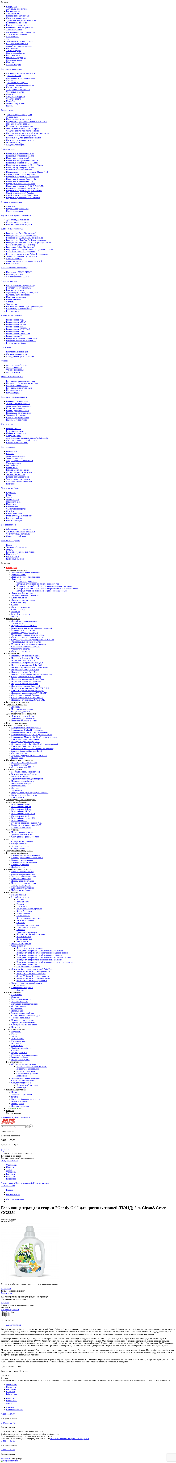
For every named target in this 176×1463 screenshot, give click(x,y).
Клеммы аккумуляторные (17, 417)
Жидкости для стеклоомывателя (20, 85)
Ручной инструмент (15, 431)
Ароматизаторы (13, 13)
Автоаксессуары (13, 51)
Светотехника (12, 37)
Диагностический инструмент (29, 948)
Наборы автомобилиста (16, 420)
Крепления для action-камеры (19, 309)
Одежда (9, 549)
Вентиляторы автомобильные (19, 288)
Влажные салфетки (14, 518)
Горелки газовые (13, 429)
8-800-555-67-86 (8, 1414)
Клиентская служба (24, 1183)
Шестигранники (23, 936)
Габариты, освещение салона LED (21, 341)
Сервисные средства (15, 92)
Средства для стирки (15, 145)
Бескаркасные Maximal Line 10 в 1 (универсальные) (28, 242)
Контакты (10, 1176)
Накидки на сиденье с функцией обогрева (24, 306)
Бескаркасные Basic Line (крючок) (21, 233)
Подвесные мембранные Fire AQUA (22, 160)
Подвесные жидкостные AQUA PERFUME (25, 186)
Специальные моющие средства (20, 140)
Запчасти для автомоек (26, 1071)
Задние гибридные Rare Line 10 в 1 (21, 256)
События (10, 1407)
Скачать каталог (8, 1185)
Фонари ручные (13, 372)
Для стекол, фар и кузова (17, 82)
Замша (9, 497)
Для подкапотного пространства (20, 78)
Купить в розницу (41, 1183)
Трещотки (20, 929)
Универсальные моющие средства (21, 135)
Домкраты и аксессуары (16, 18)
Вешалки (10, 454)
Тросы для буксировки (16, 415)
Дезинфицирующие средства (19, 114)
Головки (20, 904)
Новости (10, 1167)
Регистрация (12, 1160)
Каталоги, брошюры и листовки (20, 552)
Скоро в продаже (13, 64)
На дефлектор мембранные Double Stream (24, 165)
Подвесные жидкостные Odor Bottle (22, 163)
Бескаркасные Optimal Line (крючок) (22, 235)
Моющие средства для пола (18, 124)
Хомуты (20, 990)
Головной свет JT (14, 336)
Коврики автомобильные (17, 44)
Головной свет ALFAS (16, 327)
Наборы (9, 106)
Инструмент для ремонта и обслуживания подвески (39, 955)
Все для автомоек (14, 55)
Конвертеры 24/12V (15, 274)
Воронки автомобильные (17, 401)
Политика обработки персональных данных (69, 1438)
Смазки (9, 94)
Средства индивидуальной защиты (21, 440)
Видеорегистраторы (15, 290)
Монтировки (22, 941)
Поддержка (11, 1179)
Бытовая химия (13, 11)
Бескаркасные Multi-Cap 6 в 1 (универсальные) (26, 240)
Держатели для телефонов (17, 220)
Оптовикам (11, 1172)
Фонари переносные (15, 370)
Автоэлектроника (14, 30)
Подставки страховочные (17, 209)
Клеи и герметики (14, 87)
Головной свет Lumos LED (18, 334)
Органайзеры (12, 465)
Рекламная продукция (16, 57)
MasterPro (10, 101)
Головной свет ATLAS (16, 322)
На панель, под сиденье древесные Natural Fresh (27, 172)
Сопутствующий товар (16, 536)
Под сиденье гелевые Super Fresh (20, 184)
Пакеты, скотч (12, 556)
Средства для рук (13, 99)
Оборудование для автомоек (18, 529)
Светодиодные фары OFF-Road (20, 356)
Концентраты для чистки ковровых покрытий (26, 121)
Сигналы (10, 302)
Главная (9, 1190)
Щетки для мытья (14, 513)
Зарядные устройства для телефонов (22, 292)
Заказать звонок (8, 1183)
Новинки (10, 62)
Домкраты (10, 206)
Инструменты (12, 48)
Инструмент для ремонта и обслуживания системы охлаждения (44, 962)
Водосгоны (11, 492)
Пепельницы (12, 467)
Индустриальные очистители (19, 119)
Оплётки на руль (13, 463)
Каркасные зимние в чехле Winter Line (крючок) (27, 254)
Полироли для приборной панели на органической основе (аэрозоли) (47, 588)
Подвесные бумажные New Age (20, 156)
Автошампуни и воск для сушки (20, 73)
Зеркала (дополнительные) (18, 479)
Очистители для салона (26, 581)
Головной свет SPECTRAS (18, 329)
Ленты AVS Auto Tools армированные (33, 971)
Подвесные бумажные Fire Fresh (20, 153)
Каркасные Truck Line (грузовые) (20, 252)
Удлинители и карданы (26, 932)
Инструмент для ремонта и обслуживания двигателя (39, 950)
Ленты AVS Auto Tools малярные (30, 974)
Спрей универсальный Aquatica (20, 193)
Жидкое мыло (12, 117)
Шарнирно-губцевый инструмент (31, 934)
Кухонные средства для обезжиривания (23, 138)
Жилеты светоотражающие (18, 403)
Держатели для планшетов (18, 222)
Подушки (10, 484)
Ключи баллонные (24, 911)
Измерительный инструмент (29, 909)
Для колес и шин (13, 76)
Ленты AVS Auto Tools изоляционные (33, 978)
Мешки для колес (13, 502)
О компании (11, 1165)
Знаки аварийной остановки (18, 406)
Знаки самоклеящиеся (15, 456)
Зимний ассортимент (15, 103)
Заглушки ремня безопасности (19, 460)
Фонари (9, 39)
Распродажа (11, 6)
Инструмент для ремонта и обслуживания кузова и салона (42, 953)
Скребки (10, 511)
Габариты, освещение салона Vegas (21, 338)
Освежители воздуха (15, 142)
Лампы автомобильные (16, 34)
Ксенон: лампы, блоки (16, 343)
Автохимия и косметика (16, 9)
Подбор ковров (12, 392)
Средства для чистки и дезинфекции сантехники (27, 133)
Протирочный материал (27, 1085)
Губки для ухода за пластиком (19, 516)
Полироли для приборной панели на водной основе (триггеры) (44, 586)
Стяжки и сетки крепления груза (20, 472)
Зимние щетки (12, 499)
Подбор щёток (12, 263)
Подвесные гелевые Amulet (18, 158)
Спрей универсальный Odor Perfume (22, 195)
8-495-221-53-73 (8, 1423)
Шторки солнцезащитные (17, 477)
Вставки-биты (22, 902)
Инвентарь (21, 1087)
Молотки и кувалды (25, 920)
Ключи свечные (23, 916)
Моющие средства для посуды (19, 126)
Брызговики (11, 451)
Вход (4, 1160)
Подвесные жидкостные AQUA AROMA (24, 191)
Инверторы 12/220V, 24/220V (19, 272)
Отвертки (20, 923)
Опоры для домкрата (15, 211)
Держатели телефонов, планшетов (21, 20)
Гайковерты (21, 906)
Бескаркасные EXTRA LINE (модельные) (24, 238)
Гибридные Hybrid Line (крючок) (20, 247)
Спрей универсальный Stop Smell (21, 174)
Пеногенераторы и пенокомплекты (31, 1066)
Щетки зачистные (24, 939)
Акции (9, 1169)
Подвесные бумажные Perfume (19, 181)
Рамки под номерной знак (17, 470)
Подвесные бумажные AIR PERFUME (23, 197)
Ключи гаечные (23, 913)
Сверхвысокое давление (27, 1073)
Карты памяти (12, 311)
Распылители (12, 506)
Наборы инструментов (16, 433)
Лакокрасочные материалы (18, 89)
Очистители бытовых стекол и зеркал (22, 128)
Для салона (11, 80)
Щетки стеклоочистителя (17, 25)
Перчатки (20, 985)
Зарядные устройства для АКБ (19, 41)
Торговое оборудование (16, 547)
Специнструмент (13, 435)
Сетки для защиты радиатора (19, 481)
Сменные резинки (14, 259)
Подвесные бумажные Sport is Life (21, 179)
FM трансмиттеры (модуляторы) (20, 285)
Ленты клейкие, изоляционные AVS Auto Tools (27, 438)
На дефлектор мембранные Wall (20, 167)
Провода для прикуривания (18, 413)
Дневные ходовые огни (16, 354)
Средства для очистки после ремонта (22, 131)
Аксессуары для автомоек (27, 1069)
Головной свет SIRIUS (16, 324)
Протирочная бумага (15, 520)
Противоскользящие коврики (19, 224)
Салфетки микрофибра (16, 509)
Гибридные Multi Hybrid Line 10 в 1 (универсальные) (29, 249)
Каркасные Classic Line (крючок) (20, 245)
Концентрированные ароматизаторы (22, 188)
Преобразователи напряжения (19, 27)
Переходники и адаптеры (27, 925)
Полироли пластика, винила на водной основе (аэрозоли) (41, 591)
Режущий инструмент (26, 927)
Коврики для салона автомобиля (20, 381)
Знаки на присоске (14, 458)
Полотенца (11, 504)
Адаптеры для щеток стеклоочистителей (24, 261)
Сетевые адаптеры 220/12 (17, 277)
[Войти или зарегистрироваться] (1, 1160)
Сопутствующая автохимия (18, 534)
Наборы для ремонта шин (17, 410)
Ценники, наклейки (15, 559)
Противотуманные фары (17, 352)
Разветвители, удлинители (18, 16)
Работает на (6, 1458)
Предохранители (13, 299)
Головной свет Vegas (15, 320)
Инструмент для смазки (26, 964)
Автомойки (21, 1076)
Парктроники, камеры (16, 297)
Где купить (11, 1174)
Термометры (11, 304)
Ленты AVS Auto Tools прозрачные (31, 981)
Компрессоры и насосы (16, 23)
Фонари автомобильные (16, 365)
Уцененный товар (14, 60)
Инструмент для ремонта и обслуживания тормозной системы (43, 957)
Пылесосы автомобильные (18, 295)
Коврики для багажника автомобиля (22, 383)
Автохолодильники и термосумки (21, 32)
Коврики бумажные (14, 390)
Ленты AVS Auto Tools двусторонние (32, 976)
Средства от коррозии (15, 96)
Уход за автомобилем (15, 53)
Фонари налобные (14, 367)
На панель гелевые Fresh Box (19, 170)
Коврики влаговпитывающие (19, 388)
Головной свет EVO (15, 331)
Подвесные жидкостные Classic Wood (22, 177)
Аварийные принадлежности (19, 46)
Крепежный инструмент (17, 442)
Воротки (20, 899)
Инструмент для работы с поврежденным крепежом (39, 960)
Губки (8, 495)
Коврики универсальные (17, 385)
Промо (9, 545)
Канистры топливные (15, 408)
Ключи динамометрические (28, 918)
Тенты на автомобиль (15, 474)
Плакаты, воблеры (14, 554)
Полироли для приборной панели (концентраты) (37, 584)
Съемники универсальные (28, 967)
